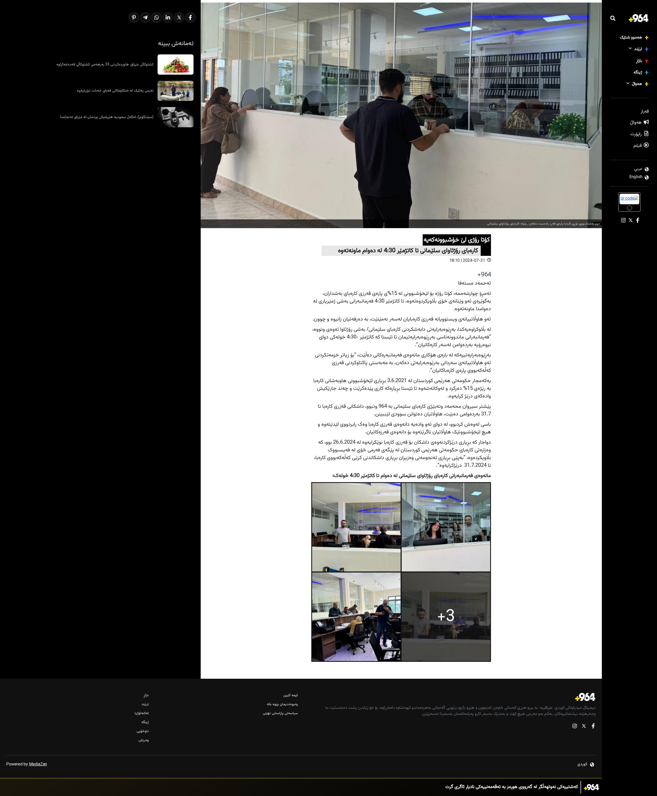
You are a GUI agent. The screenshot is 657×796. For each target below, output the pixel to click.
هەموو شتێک (631, 37)
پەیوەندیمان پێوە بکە (282, 704)
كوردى (582, 764)
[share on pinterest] (134, 17)
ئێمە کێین (290, 695)
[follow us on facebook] (593, 727)
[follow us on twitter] (583, 727)
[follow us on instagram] (574, 727)
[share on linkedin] (168, 17)
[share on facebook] (190, 17)
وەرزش (144, 740)
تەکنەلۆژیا (142, 713)
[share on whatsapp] (156, 17)
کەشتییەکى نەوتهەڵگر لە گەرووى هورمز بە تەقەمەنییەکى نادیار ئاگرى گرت (511, 787)
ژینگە (638, 72)
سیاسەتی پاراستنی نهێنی (280, 713)
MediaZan (38, 764)
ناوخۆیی (143, 731)
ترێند (638, 49)
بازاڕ (639, 61)
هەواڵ (637, 84)
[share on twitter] (179, 17)
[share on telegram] (145, 17)
